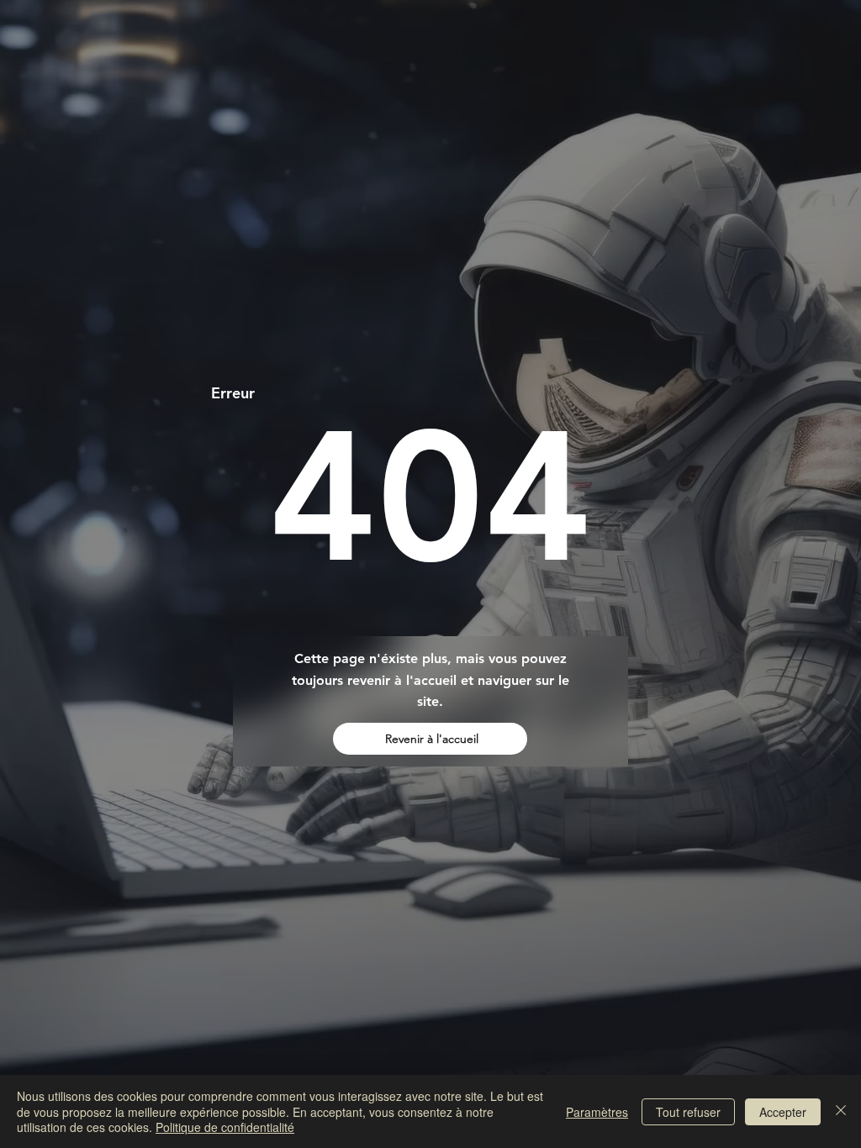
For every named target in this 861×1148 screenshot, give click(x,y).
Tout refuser (688, 1111)
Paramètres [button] (597, 1111)
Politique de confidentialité (225, 1127)
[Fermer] (841, 1111)
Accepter (782, 1111)
